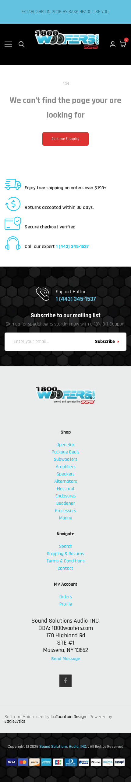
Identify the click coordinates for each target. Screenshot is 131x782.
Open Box (66, 445)
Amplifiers (66, 467)
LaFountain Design (68, 717)
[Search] (21, 44)
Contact (65, 568)
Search (65, 546)
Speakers (66, 474)
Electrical (65, 489)
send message (65, 659)
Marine (65, 518)
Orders (65, 597)
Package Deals (66, 452)
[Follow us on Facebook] (65, 681)
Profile (65, 604)
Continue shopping (65, 139)
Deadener (65, 503)
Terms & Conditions (65, 561)
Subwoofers (65, 459)
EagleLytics (15, 721)
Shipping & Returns (65, 554)
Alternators (65, 481)
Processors (65, 510)
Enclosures (65, 496)
